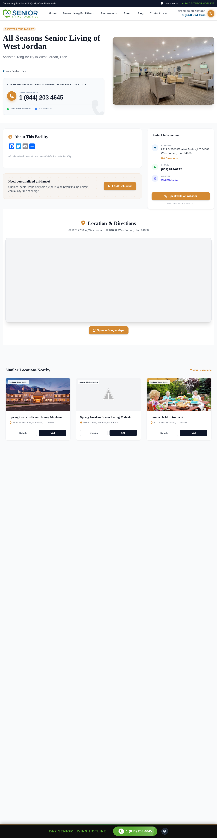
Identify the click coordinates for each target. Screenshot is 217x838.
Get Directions (169, 158)
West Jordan (12, 71)
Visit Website (169, 180)
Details (23, 433)
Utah (23, 71)
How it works (171, 3)
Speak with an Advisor (183, 196)
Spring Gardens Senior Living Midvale (105, 417)
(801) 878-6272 (171, 169)
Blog (140, 13)
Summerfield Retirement (167, 417)
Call (53, 432)
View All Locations (201, 370)
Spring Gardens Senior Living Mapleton (36, 417)
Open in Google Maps (110, 330)
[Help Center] (164, 831)
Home (52, 13)
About (127, 13)
